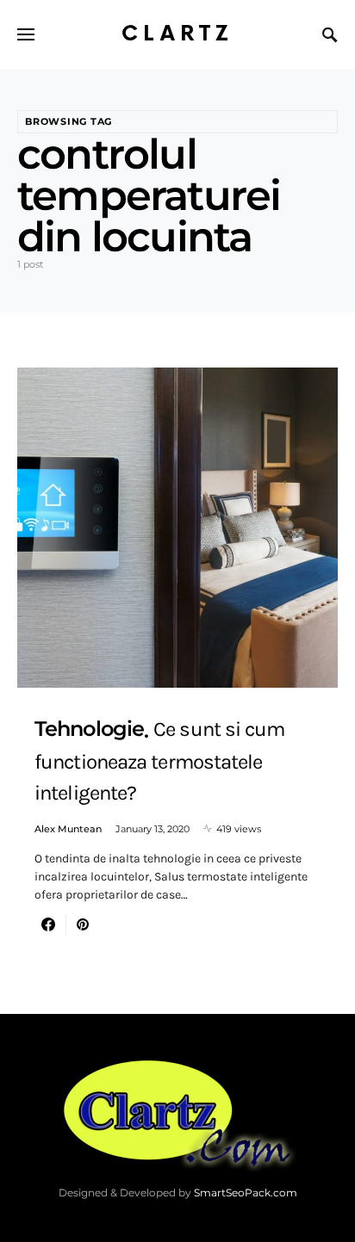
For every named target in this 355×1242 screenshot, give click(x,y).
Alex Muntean (68, 829)
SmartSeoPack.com (245, 1192)
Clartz (177, 34)
